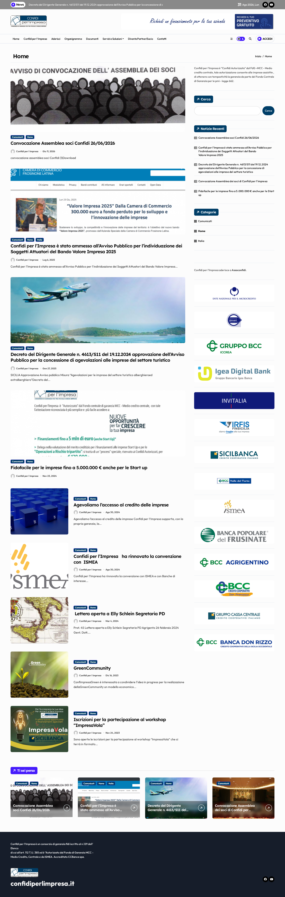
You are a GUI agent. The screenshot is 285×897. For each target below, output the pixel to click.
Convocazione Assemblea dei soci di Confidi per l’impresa (232, 181)
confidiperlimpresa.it (42, 883)
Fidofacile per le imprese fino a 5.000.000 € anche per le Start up (79, 467)
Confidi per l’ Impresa (35, 38)
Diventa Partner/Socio (140, 38)
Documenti (92, 38)
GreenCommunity (92, 668)
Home (16, 38)
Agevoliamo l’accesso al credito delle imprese (121, 505)
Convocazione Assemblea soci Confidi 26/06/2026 (63, 143)
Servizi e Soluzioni (112, 38)
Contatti (161, 38)
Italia (39, 239)
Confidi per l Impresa (27, 151)
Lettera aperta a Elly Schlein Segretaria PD (119, 613)
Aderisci (55, 38)
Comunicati (17, 137)
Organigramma (73, 38)
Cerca (206, 99)
